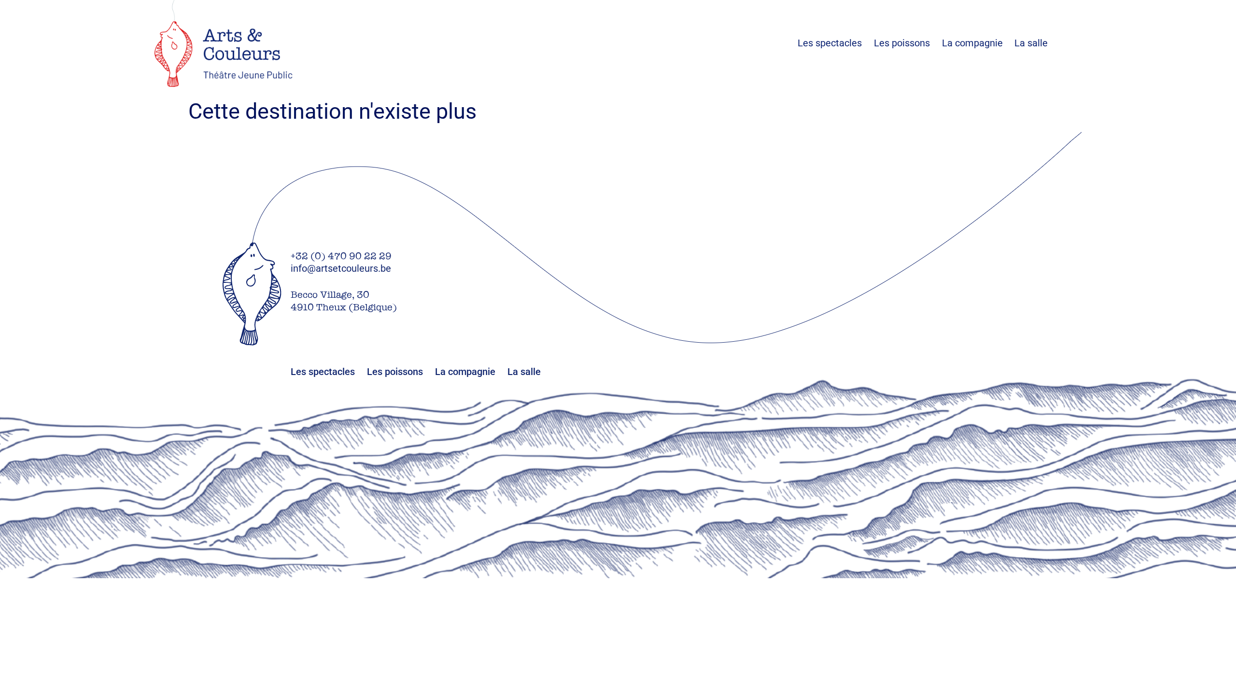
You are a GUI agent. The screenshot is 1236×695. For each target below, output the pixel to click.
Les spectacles (836, 43)
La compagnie (972, 43)
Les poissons (908, 43)
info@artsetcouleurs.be (341, 268)
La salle (1031, 43)
